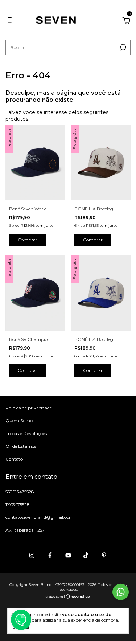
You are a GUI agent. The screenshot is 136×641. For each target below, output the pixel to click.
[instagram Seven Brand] (32, 555)
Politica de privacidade (28, 408)
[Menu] (11, 21)
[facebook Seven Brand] (50, 555)
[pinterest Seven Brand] (104, 555)
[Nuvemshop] (68, 597)
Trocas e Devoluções (26, 433)
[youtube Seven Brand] (68, 555)
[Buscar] (122, 47)
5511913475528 (19, 491)
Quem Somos (19, 420)
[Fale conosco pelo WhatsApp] (120, 592)
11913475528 (17, 504)
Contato (14, 459)
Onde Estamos (20, 446)
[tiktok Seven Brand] (86, 555)
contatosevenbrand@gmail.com (39, 517)
